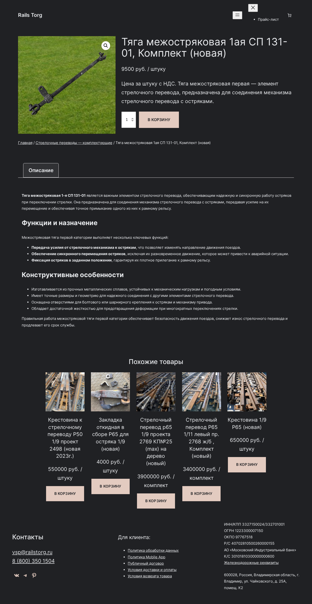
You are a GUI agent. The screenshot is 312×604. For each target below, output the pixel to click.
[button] (105, 45)
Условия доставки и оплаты (152, 569)
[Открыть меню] (237, 15)
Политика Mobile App (146, 557)
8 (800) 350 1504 (33, 561)
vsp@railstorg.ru (32, 552)
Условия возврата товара (150, 576)
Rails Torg (30, 15)
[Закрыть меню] (253, 8)
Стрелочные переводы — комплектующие (74, 142)
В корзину (159, 119)
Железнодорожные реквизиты (251, 562)
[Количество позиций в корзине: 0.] (289, 15)
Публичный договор (146, 563)
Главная (25, 142)
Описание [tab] (41, 170)
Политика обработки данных (153, 550)
